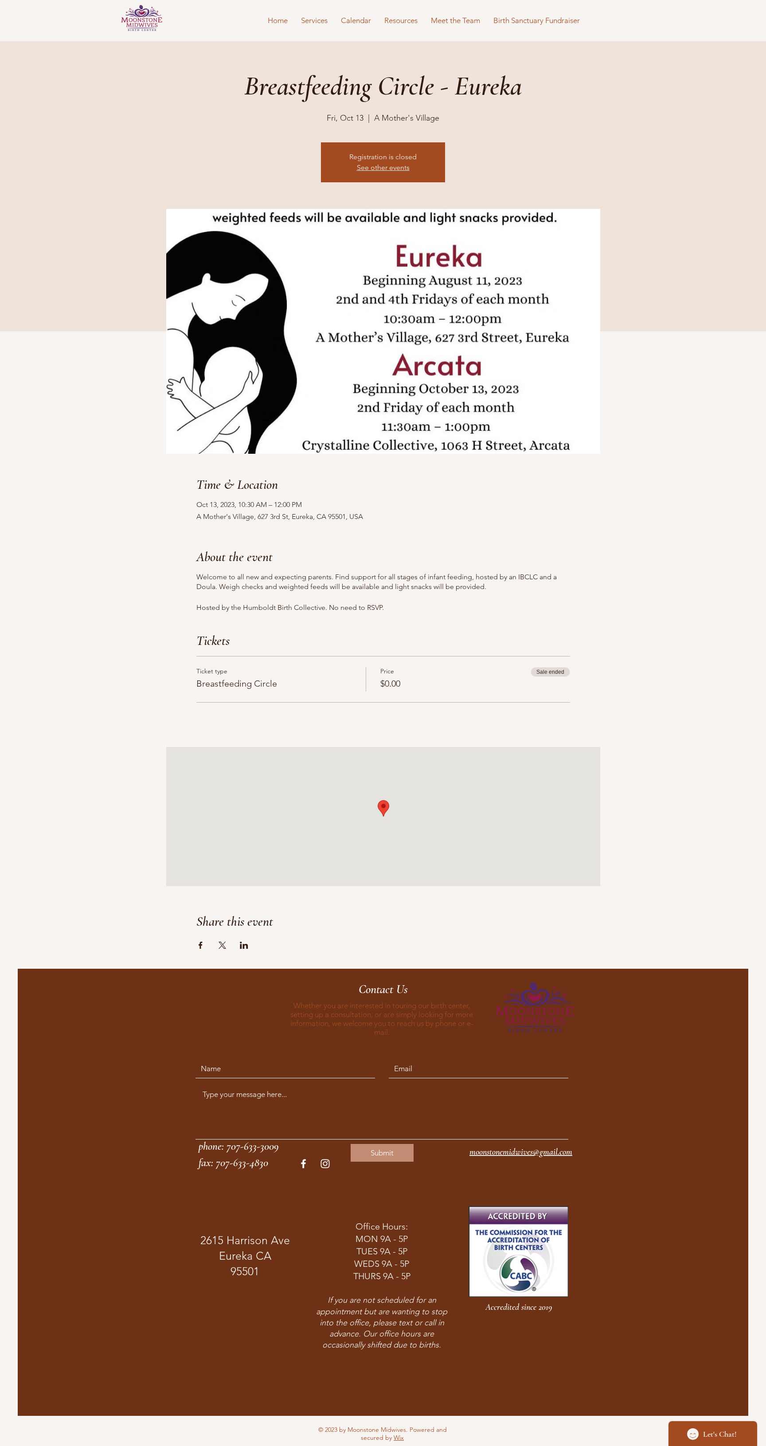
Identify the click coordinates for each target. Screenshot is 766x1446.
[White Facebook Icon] (303, 1164)
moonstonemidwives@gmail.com (520, 1152)
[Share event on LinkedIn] (244, 945)
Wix (399, 1438)
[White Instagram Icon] (325, 1164)
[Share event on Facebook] (200, 945)
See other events (383, 167)
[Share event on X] (222, 945)
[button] (314, 20)
